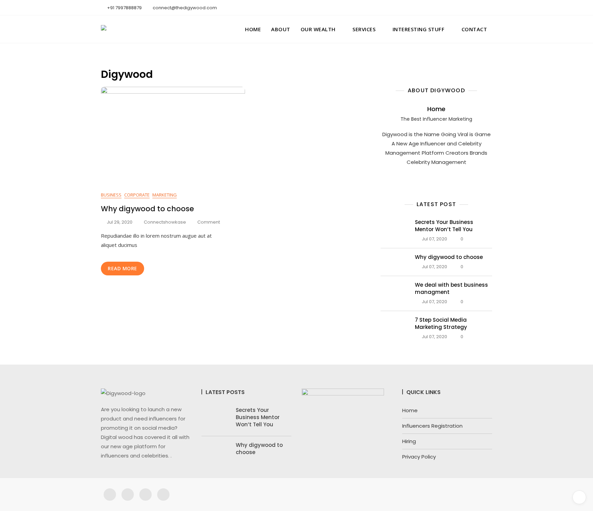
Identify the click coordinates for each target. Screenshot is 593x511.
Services (363, 29)
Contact (474, 29)
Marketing (164, 195)
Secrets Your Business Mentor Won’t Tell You (444, 225)
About (280, 29)
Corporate (137, 195)
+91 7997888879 (124, 7)
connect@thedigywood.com (184, 7)
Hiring (409, 441)
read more (122, 268)
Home (253, 29)
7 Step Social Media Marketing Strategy (441, 323)
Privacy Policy (419, 456)
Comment (208, 222)
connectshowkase (165, 222)
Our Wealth (318, 29)
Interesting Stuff (419, 29)
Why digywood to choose (147, 209)
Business (111, 195)
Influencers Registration (432, 425)
